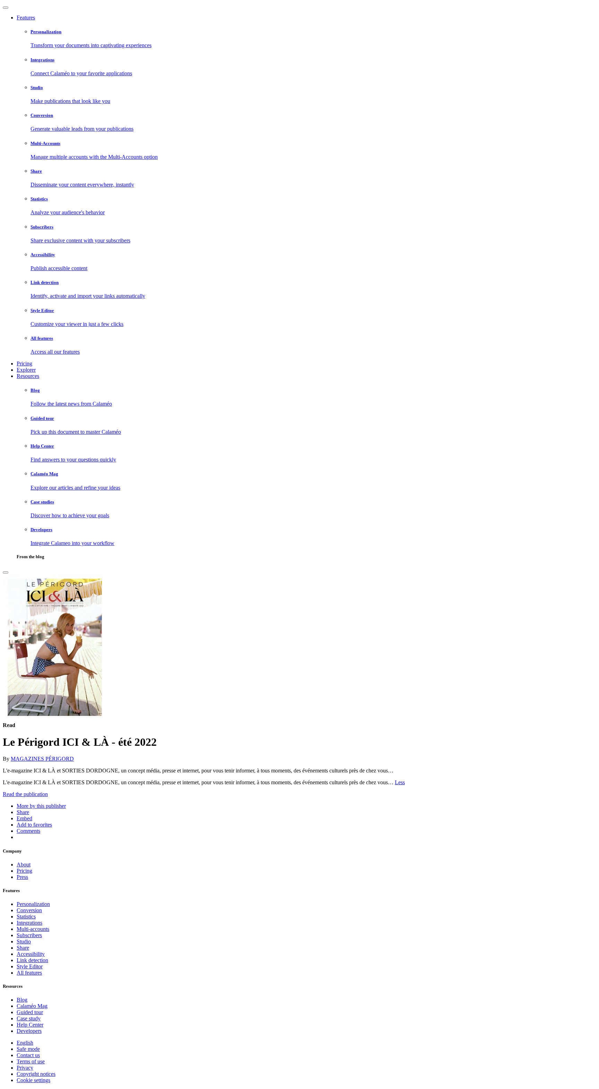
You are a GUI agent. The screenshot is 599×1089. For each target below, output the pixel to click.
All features (29, 973)
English (25, 1043)
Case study (29, 1018)
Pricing (24, 363)
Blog (22, 1000)
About (24, 864)
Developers (29, 1031)
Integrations (29, 923)
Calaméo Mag (32, 1006)
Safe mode (28, 1049)
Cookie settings (33, 1080)
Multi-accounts (33, 929)
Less (400, 782)
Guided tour (30, 1012)
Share (23, 948)
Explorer (26, 370)
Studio (24, 941)
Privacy (25, 1068)
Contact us (28, 1055)
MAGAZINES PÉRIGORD (42, 759)
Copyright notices (36, 1074)
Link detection (32, 960)
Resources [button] (28, 376)
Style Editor (30, 966)
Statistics (26, 916)
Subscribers (29, 935)
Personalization (33, 904)
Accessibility (31, 954)
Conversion (29, 910)
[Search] (5, 572)
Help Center (30, 1025)
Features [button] (26, 17)
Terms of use (31, 1061)
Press (22, 877)
